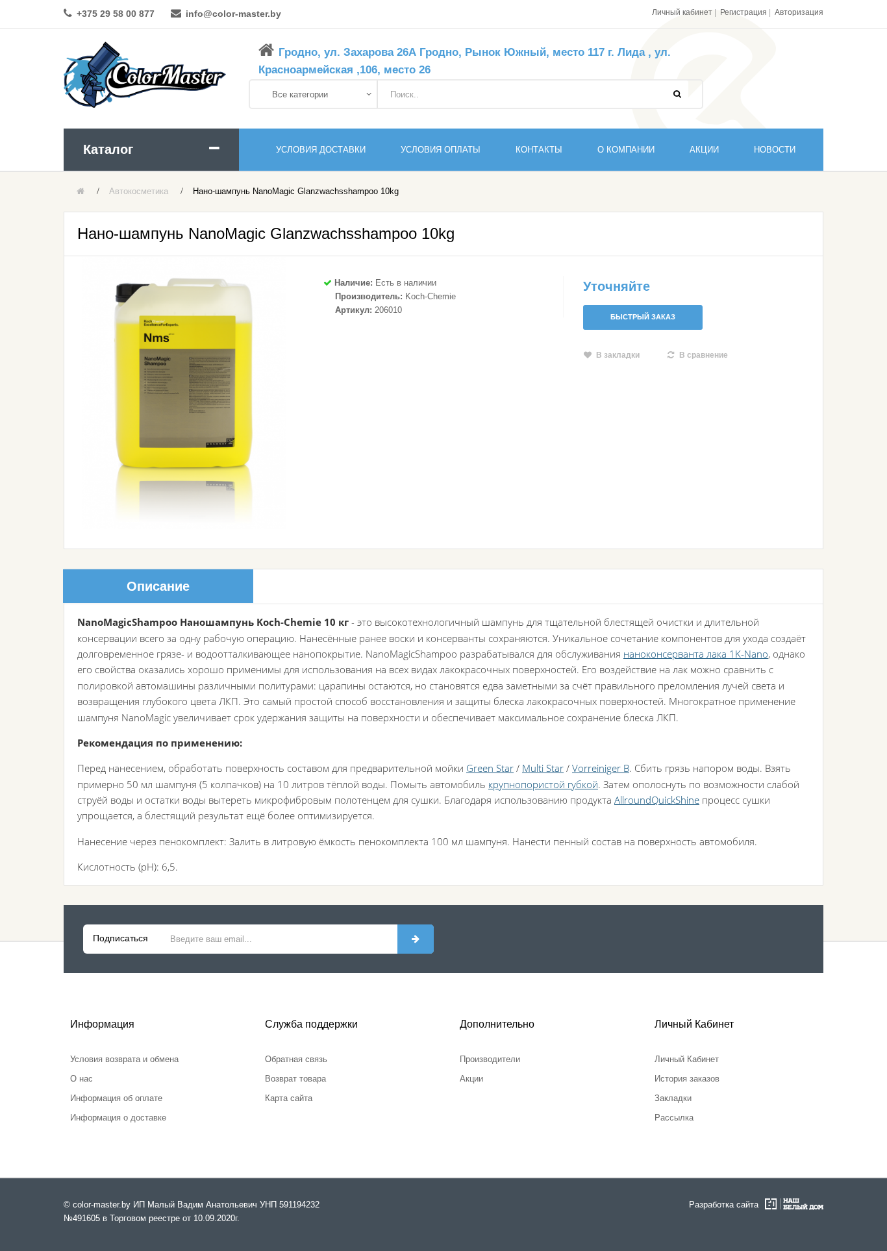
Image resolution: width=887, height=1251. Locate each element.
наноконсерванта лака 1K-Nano (695, 653)
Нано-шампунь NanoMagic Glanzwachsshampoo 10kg (296, 191)
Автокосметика (138, 191)
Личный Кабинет (687, 1059)
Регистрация (743, 12)
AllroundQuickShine (656, 799)
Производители (490, 1059)
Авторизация (799, 12)
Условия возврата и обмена (124, 1059)
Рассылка (674, 1117)
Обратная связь (296, 1059)
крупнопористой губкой (543, 784)
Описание (158, 586)
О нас (81, 1079)
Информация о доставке (118, 1117)
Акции (471, 1079)
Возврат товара (295, 1079)
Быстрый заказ (642, 317)
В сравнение (703, 355)
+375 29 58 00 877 (116, 13)
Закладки (673, 1098)
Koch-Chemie (430, 296)
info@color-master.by (233, 13)
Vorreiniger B (600, 768)
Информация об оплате (116, 1098)
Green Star (490, 768)
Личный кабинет (682, 12)
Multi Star (543, 768)
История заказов (687, 1079)
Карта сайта (288, 1098)
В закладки (618, 355)
